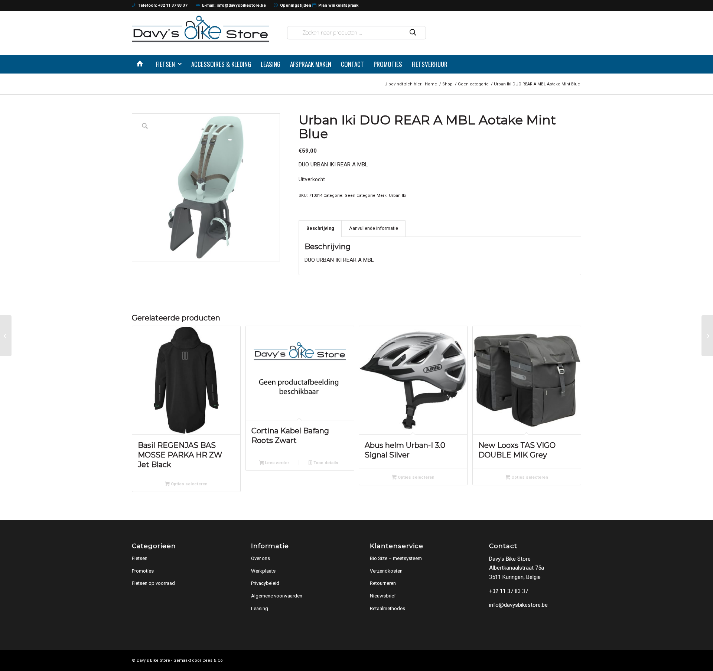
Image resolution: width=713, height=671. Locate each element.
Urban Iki (397, 195)
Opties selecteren (189, 484)
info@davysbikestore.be (518, 605)
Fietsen (139, 558)
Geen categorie (360, 195)
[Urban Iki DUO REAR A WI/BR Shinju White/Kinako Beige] (6, 335)
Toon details (325, 462)
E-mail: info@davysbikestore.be (234, 5)
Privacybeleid (265, 583)
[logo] (200, 29)
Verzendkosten (386, 571)
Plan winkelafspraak (338, 5)
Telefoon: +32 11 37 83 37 (162, 5)
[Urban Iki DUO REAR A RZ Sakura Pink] (707, 335)
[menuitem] (141, 64)
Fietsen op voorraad (153, 583)
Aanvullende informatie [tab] (373, 228)
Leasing (259, 608)
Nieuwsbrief (383, 596)
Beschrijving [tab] (320, 228)
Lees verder (276, 462)
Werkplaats (263, 571)
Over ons (260, 558)
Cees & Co (212, 660)
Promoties (143, 571)
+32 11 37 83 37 (508, 591)
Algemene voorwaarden (276, 596)
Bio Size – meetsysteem (396, 558)
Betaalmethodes (387, 608)
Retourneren (383, 583)
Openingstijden (295, 5)
